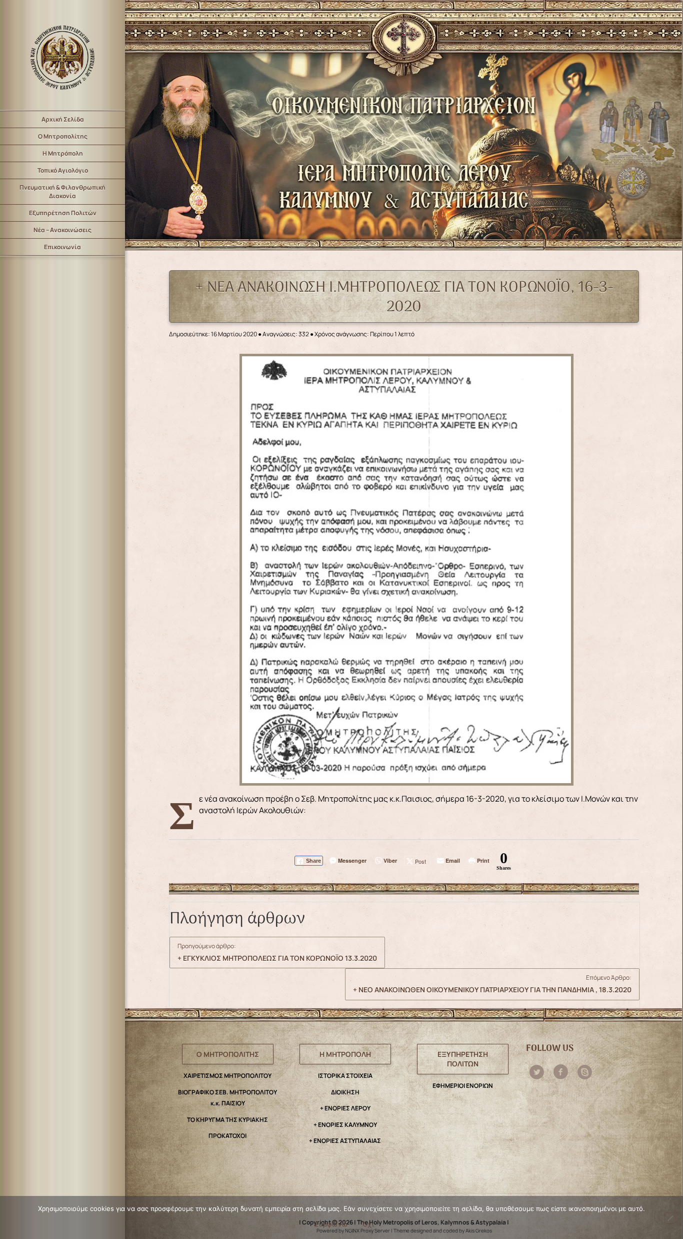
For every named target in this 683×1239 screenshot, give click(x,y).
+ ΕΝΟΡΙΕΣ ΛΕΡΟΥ (345, 1108)
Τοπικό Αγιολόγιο (63, 170)
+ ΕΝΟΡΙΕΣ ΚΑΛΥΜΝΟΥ (345, 1124)
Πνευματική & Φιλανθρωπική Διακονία (63, 191)
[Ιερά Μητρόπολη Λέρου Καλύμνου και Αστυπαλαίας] (62, 55)
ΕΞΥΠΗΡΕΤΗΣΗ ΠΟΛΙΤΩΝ (463, 1059)
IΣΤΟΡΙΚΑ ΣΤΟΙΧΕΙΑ (345, 1075)
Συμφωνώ (331, 1224)
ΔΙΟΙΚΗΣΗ (345, 1092)
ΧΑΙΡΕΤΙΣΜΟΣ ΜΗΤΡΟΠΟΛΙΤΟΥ (228, 1075)
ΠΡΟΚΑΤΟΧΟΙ (227, 1135)
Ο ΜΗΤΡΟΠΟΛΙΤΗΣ (227, 1054)
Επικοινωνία (62, 247)
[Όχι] (670, 1217)
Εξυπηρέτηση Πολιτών (62, 213)
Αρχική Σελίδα (63, 119)
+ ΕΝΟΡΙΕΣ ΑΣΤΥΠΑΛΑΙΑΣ (345, 1140)
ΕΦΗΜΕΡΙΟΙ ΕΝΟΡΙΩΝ (462, 1085)
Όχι (368, 1224)
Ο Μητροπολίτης (63, 136)
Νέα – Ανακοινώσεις (63, 230)
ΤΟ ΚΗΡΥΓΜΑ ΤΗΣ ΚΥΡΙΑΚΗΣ (227, 1119)
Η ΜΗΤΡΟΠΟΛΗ (345, 1054)
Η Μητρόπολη (62, 153)
